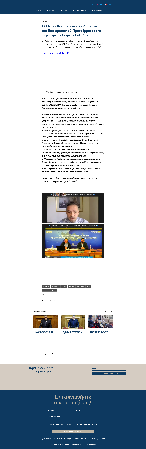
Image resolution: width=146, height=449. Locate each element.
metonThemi (46, 286)
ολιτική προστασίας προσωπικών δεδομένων (72, 441)
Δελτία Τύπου (45, 294)
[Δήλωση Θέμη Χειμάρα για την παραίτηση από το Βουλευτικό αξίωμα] (73, 322)
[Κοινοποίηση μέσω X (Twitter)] (46, 300)
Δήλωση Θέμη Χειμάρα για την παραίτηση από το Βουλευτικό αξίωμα (73, 332)
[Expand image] (73, 208)
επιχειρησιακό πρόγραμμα (49, 290)
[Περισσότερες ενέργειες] (103, 22)
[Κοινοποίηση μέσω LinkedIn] (51, 300)
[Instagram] (97, 4)
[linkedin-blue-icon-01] (110, 4)
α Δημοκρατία (99, 441)
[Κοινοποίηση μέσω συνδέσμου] (55, 300)
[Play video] (73, 69)
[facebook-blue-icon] (92, 4)
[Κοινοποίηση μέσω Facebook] (42, 300)
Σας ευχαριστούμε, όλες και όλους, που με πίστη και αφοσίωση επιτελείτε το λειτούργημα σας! (99, 332)
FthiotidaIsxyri (55, 286)
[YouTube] (106, 4)
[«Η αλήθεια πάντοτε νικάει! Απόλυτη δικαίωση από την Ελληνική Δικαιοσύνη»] (45, 321)
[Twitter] (101, 4)
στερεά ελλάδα (80, 286)
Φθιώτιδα (71, 286)
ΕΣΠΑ (88, 286)
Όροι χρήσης (46, 441)
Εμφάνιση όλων (109, 311)
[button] (64, 10)
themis (64, 286)
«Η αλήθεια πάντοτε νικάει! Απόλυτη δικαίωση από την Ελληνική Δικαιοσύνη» (44, 332)
